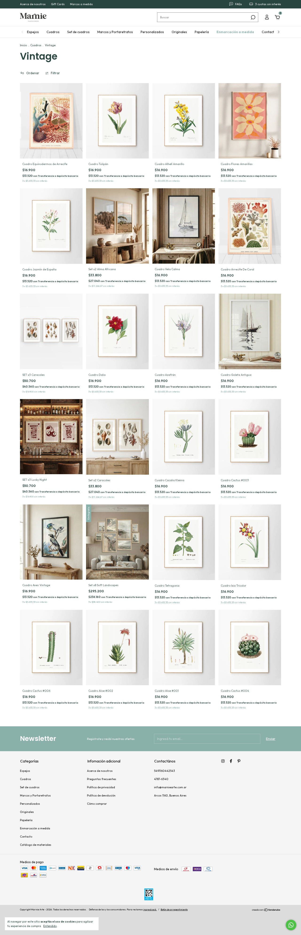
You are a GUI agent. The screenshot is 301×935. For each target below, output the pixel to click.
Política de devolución (101, 795)
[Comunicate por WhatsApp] (291, 925)
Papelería (202, 32)
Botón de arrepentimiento (174, 909)
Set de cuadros (78, 32)
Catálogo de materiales (35, 845)
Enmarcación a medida (235, 32)
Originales (179, 32)
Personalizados (152, 32)
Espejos (33, 32)
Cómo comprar (97, 803)
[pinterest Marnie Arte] (239, 761)
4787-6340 (161, 779)
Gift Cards (58, 4)
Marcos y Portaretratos (115, 32)
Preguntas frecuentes (101, 779)
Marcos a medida (81, 4)
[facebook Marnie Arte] (231, 761)
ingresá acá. (150, 909)
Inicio (23, 45)
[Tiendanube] (266, 910)
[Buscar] (252, 17)
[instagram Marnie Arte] (223, 761)
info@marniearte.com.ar (170, 787)
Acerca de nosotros (33, 4)
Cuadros (53, 32)
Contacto (269, 32)
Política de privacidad (101, 787)
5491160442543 (164, 771)
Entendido (50, 926)
